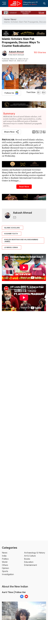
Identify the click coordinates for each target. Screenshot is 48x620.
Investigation (8, 574)
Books (27, 559)
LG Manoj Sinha (11, 247)
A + (43, 92)
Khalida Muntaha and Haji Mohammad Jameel (21, 240)
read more (24, 186)
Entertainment (30, 565)
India (4, 555)
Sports (5, 571)
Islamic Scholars (12, 228)
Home (7, 19)
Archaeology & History (34, 552)
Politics (5, 559)
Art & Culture (30, 555)
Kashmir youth (11, 234)
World (4, 562)
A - (39, 92)
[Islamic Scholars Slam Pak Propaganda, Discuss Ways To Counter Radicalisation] (7, 215)
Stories (40, 52)
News (4, 552)
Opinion (5, 568)
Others (5, 565)
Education (28, 562)
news (13, 19)
